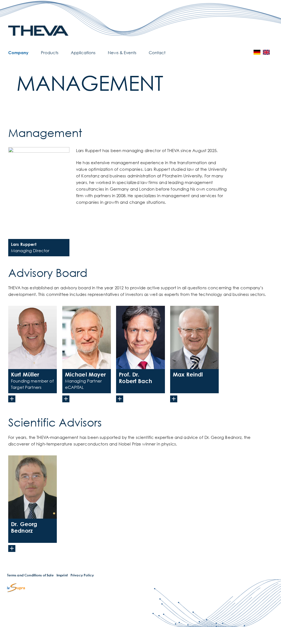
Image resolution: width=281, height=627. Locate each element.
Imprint (62, 575)
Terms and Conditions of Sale (30, 575)
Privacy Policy (82, 575)
